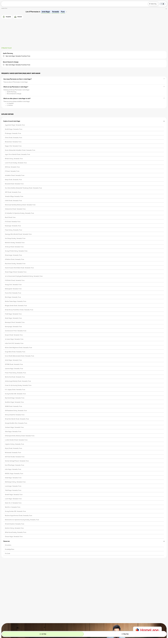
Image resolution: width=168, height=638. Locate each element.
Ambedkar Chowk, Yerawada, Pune (14, 175)
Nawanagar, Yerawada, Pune (13, 225)
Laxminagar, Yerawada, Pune (13, 486)
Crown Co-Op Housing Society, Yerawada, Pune (18, 385)
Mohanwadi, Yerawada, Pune (13, 452)
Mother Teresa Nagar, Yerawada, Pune (15, 301)
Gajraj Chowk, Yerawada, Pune (13, 448)
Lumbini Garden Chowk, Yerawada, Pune (16, 440)
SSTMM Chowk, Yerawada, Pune (14, 364)
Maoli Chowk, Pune (10, 217)
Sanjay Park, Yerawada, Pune (13, 284)
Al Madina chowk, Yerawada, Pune (14, 259)
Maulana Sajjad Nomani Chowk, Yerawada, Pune (18, 515)
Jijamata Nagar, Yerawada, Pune (14, 368)
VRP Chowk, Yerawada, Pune (13, 192)
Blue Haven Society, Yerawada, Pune (15, 263)
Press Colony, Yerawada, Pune (13, 230)
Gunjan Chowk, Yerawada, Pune (14, 335)
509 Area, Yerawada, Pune (12, 167)
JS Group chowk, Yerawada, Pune (14, 246)
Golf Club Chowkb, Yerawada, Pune (14, 456)
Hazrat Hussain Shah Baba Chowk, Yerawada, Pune (19, 267)
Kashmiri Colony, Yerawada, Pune (14, 528)
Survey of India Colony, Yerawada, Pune (16, 251)
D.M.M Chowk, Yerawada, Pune (13, 200)
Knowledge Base (9, 549)
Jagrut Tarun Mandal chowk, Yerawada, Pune (17, 154)
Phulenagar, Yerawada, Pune (13, 133)
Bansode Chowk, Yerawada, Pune (14, 183)
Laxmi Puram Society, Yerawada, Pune (16, 163)
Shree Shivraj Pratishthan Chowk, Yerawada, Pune (19, 309)
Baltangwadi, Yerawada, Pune (13, 288)
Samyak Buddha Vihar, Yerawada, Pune (16, 423)
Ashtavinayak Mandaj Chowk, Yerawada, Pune (18, 381)
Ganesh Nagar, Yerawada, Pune (13, 494)
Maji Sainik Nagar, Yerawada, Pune (14, 398)
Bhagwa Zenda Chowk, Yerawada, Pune (16, 305)
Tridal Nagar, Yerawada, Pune (13, 490)
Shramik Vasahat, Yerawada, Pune (14, 524)
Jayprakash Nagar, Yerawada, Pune (15, 125)
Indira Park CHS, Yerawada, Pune (14, 343)
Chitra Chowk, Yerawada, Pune (13, 137)
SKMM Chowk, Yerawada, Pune (13, 406)
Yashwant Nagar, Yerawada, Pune (14, 427)
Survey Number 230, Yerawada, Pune (15, 511)
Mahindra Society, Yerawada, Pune (14, 242)
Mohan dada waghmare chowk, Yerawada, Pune (18, 347)
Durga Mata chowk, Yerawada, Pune (15, 351)
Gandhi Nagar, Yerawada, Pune (13, 129)
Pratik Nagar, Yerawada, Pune (13, 314)
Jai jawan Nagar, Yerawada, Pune (14, 339)
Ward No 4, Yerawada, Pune (12, 507)
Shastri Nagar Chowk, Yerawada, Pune (15, 272)
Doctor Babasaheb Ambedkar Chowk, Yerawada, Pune (20, 150)
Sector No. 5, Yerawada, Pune (13, 503)
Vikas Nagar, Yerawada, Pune (13, 431)
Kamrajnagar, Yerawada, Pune (13, 326)
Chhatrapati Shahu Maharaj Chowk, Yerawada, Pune (19, 435)
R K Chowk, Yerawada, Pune (12, 221)
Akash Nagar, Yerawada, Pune (13, 318)
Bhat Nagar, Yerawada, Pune (13, 297)
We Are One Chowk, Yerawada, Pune (15, 377)
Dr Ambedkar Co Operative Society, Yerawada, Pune (19, 213)
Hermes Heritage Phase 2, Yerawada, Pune (17, 461)
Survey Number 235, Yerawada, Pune (15, 393)
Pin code (7, 553)
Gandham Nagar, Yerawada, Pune (14, 402)
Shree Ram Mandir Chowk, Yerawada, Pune (17, 419)
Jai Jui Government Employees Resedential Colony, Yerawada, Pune (24, 276)
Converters (8, 545)
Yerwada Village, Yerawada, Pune (14, 196)
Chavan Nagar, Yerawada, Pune (13, 536)
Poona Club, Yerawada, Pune (13, 293)
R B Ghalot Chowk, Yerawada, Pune (14, 280)
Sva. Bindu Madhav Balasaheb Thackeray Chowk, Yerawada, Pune (23, 188)
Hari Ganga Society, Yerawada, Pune (15, 238)
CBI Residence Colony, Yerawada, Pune (16, 410)
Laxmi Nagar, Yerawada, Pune (13, 498)
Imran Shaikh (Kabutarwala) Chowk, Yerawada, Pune (19, 356)
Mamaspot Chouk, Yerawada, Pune (14, 322)
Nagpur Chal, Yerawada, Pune (13, 146)
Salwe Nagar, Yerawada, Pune (13, 477)
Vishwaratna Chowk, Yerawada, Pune (15, 209)
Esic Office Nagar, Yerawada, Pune (14, 465)
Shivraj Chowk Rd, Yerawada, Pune (14, 414)
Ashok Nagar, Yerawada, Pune (13, 360)
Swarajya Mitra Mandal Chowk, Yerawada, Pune (18, 234)
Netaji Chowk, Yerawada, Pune (13, 179)
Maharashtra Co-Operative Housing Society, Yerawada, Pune (22, 519)
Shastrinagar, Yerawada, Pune (13, 255)
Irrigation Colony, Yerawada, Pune (14, 444)
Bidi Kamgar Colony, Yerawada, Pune (15, 482)
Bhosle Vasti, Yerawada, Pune (13, 142)
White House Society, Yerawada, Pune (15, 532)
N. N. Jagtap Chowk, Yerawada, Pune (15, 389)
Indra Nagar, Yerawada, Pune (13, 469)
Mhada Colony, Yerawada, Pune (14, 158)
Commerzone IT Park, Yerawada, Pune (15, 330)
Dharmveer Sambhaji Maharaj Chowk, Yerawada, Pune (20, 204)
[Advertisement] (83, 34)
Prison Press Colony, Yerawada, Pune (15, 372)
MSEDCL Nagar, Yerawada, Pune (14, 473)
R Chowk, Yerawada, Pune (12, 171)
